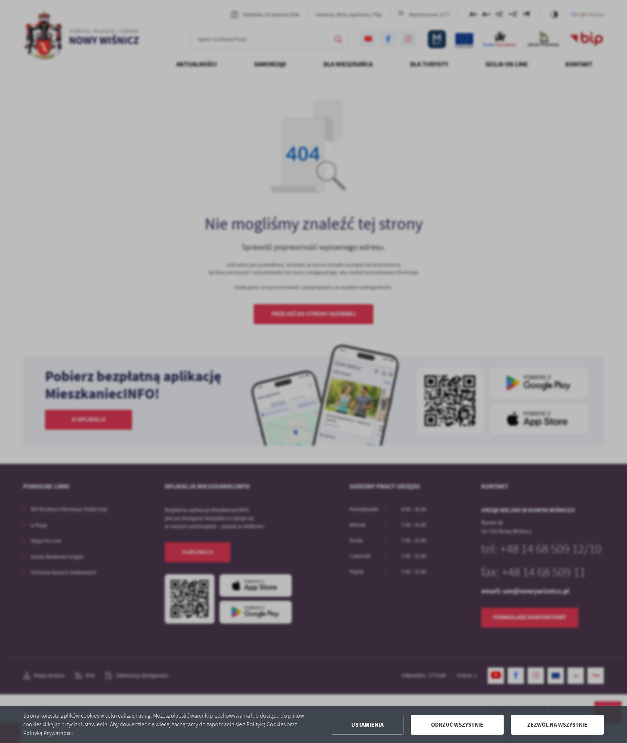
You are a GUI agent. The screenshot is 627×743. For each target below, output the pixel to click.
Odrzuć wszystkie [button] (457, 724)
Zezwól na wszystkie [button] (557, 724)
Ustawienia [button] (367, 724)
